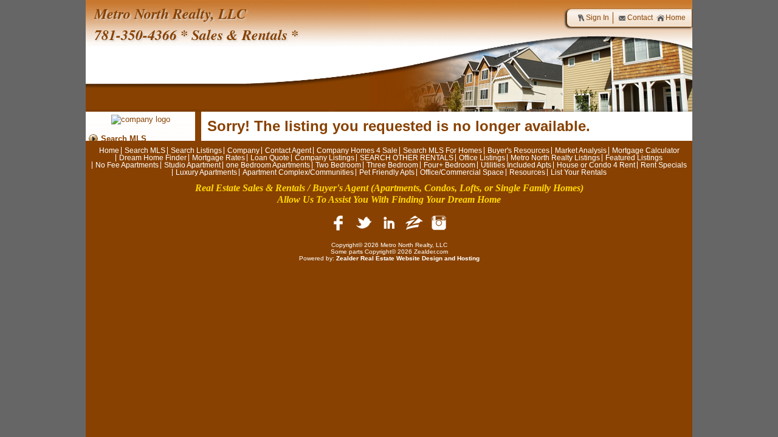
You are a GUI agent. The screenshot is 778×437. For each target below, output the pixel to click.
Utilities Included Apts (516, 165)
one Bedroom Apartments (268, 165)
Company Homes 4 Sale (357, 150)
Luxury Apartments (206, 172)
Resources (527, 172)
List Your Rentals (579, 172)
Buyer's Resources (518, 150)
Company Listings (324, 157)
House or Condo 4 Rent (596, 165)
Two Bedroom (338, 165)
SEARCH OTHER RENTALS (406, 157)
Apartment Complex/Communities (298, 172)
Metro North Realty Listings (555, 157)
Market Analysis (581, 150)
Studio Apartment (192, 165)
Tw (364, 222)
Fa (339, 222)
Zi (414, 222)
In (439, 222)
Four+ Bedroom (449, 165)
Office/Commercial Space (462, 172)
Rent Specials (664, 165)
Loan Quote (269, 157)
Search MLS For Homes (442, 150)
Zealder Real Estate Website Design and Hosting (408, 258)
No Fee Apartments (127, 165)
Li (389, 222)
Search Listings (196, 150)
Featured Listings (634, 157)
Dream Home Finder (153, 157)
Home (676, 17)
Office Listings (482, 157)
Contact (640, 17)
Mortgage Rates (218, 157)
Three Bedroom (392, 165)
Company (243, 150)
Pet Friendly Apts (387, 172)
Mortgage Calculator (646, 150)
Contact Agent (288, 150)
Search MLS (123, 138)
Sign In (597, 17)
